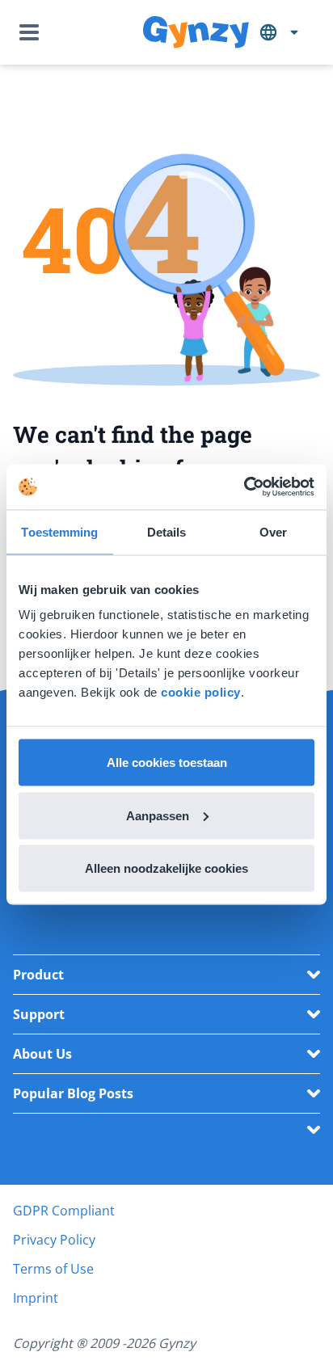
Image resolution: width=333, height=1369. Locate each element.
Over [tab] (273, 531)
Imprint (35, 1298)
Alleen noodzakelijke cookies (166, 868)
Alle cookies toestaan (167, 762)
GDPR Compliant (64, 1210)
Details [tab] (167, 531)
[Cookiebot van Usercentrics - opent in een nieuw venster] (243, 487)
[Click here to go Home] (196, 32)
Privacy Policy (54, 1240)
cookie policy (201, 692)
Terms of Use (53, 1269)
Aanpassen (157, 815)
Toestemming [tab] (59, 531)
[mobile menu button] (32, 32)
